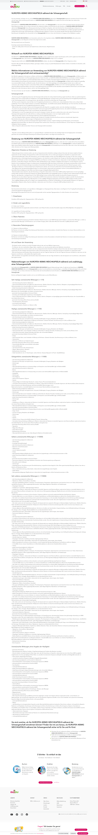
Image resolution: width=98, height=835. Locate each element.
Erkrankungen (46, 803)
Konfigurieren (73, 833)
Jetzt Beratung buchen (45, 782)
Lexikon (45, 805)
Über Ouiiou (62, 1)
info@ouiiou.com (36, 801)
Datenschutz (59, 805)
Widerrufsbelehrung (61, 801)
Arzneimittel (46, 809)
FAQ (64, 6)
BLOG (67, 1)
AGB (58, 803)
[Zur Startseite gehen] (15, 6)
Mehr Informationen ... (40, 833)
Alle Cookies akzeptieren (82, 833)
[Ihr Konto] (86, 6)
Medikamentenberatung (48, 6)
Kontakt (68, 6)
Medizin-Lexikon (73, 1)
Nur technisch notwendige (63, 833)
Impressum (59, 807)
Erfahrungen (58, 6)
